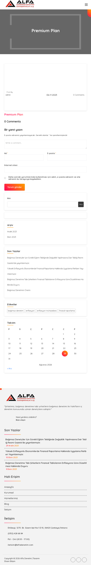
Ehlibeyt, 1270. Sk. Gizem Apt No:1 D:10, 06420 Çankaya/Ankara (37, 528)
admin (8, 95)
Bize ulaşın (20, 420)
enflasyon (30, 311)
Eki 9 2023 (52, 94)
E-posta (51, 153)
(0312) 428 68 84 (15, 533)
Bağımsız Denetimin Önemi (18, 290)
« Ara (9, 368)
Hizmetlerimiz (11, 498)
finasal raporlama (67, 311)
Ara (8, 198)
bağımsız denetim (15, 311)
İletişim (7, 509)
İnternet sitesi (11, 165)
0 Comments (78, 95)
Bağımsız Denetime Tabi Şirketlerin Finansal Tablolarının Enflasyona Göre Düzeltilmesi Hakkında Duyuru (45, 282)
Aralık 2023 (12, 231)
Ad (6, 153)
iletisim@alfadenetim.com (20, 545)
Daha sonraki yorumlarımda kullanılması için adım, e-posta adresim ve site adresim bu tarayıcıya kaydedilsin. (44, 178)
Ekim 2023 (11, 237)
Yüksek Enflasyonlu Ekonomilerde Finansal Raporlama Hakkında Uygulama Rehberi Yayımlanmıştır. (45, 271)
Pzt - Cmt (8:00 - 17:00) (19, 539)
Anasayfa (9, 487)
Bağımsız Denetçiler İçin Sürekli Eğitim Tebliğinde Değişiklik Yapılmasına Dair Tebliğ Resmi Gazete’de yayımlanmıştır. (45, 260)
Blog (6, 504)
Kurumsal (9, 492)
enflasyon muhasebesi (47, 311)
